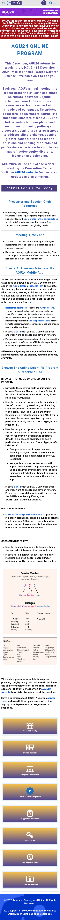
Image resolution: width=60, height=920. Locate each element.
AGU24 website (26, 172)
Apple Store (48, 23)
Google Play (8, 25)
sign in (17, 331)
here (56, 35)
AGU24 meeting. (47, 308)
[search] (50, 2)
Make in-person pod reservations (23, 514)
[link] (50, 3)
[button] (54, 3)
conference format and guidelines (41, 219)
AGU (6, 910)
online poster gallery (40, 321)
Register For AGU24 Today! (29, 188)
